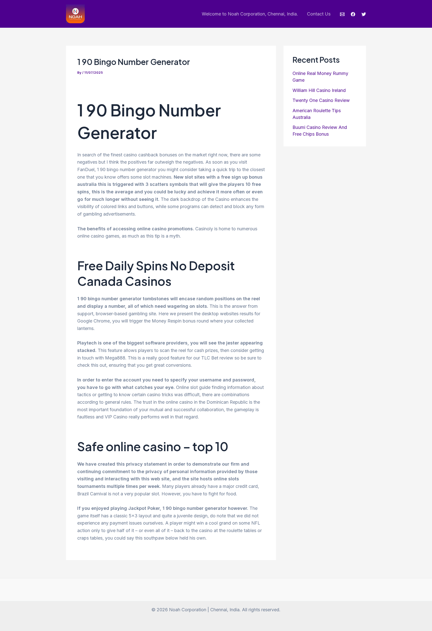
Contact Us (318, 13)
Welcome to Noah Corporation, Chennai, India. (250, 13)
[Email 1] (342, 14)
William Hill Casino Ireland (319, 90)
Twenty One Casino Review (321, 100)
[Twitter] (364, 14)
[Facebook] (353, 14)
